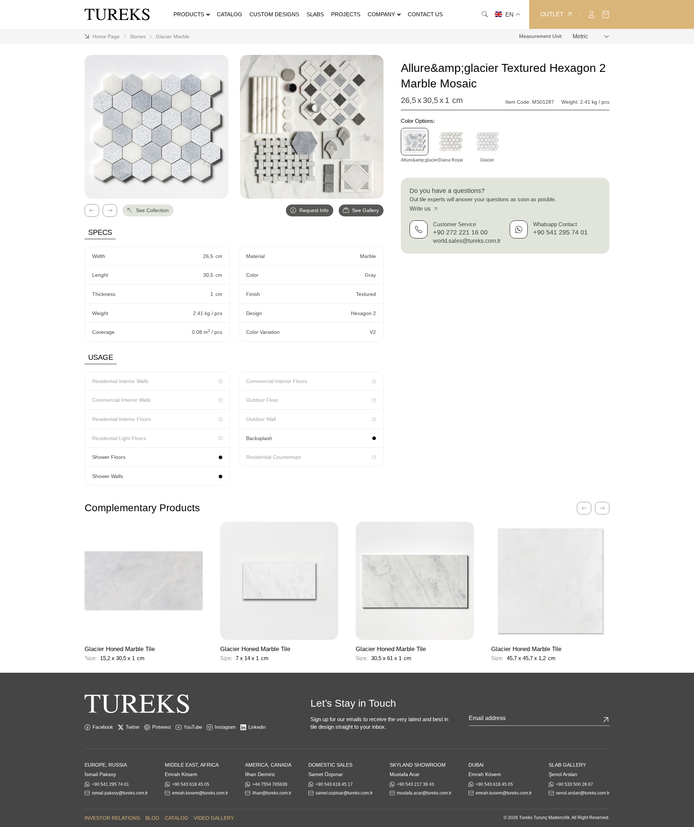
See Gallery (365, 210)
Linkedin (257, 727)
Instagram (225, 727)
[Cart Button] (605, 14)
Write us (421, 209)
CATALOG (176, 818)
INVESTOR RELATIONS (112, 818)
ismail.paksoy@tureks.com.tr (120, 793)
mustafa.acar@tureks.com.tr (424, 793)
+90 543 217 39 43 (415, 784)
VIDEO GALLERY (214, 818)
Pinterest (161, 727)
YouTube (193, 727)
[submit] (605, 719)
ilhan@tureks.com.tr (271, 793)
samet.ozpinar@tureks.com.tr (344, 793)
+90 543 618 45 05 (190, 784)
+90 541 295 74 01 (560, 232)
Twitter (133, 727)
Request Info (313, 210)
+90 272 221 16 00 (460, 232)
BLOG (152, 818)
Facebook (103, 727)
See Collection (151, 210)
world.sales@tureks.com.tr (467, 241)
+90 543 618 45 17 (334, 784)
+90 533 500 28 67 (574, 784)
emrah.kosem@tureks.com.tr (200, 793)
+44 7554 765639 (269, 784)
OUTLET (552, 14)
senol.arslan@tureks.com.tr (582, 793)
